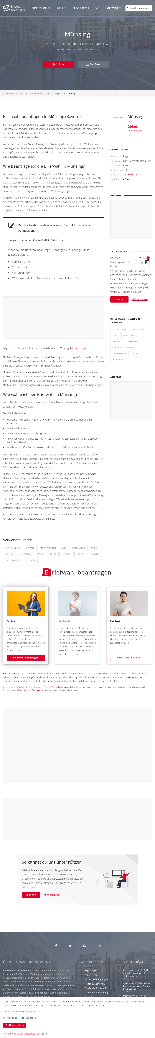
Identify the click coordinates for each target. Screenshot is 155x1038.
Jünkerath (118, 359)
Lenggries (94, 554)
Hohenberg (139, 329)
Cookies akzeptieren (15, 1025)
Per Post (94, 64)
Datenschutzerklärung (13, 1011)
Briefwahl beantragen (26, 657)
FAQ (97, 8)
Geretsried (25, 554)
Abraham (133, 341)
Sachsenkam (11, 560)
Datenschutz (90, 975)
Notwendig (12, 1017)
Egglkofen (129, 335)
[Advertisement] (53, 317)
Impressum (90, 970)
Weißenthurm (120, 329)
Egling (94, 548)
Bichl (64, 548)
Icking (53, 554)
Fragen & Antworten (94, 983)
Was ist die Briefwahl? (95, 988)
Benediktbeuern (48, 548)
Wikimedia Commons (60, 687)
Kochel (80, 554)
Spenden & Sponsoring (96, 992)
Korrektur (89, 996)
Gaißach (9, 554)
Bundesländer (41, 8)
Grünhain (117, 341)
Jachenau (66, 554)
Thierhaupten (119, 353)
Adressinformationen (129, 657)
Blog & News (81, 8)
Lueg (115, 335)
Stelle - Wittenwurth (123, 347)
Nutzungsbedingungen (96, 979)
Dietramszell (78, 548)
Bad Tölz (30, 548)
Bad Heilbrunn (12, 548)
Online (59, 64)
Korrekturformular (133, 677)
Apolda (136, 353)
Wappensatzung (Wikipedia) (28, 690)
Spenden (119, 299)
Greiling (40, 554)
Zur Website (130, 174)
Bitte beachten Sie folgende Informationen (79, 50)
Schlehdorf (29, 560)
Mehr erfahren (140, 299)
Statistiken (31, 1017)
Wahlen (62, 8)
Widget (116, 8)
